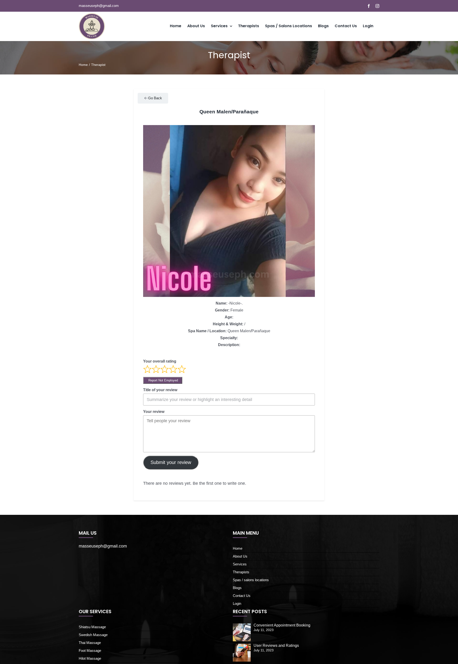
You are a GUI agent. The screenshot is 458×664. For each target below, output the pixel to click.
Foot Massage (90, 650)
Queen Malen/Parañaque (229, 111)
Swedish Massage (93, 635)
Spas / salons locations (251, 580)
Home (237, 548)
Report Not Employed (162, 380)
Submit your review (171, 462)
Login (237, 603)
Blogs (237, 588)
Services (240, 564)
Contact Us (241, 596)
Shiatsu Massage (92, 627)
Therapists (241, 572)
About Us (240, 556)
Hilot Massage (90, 658)
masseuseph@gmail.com (99, 6)
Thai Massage (90, 643)
